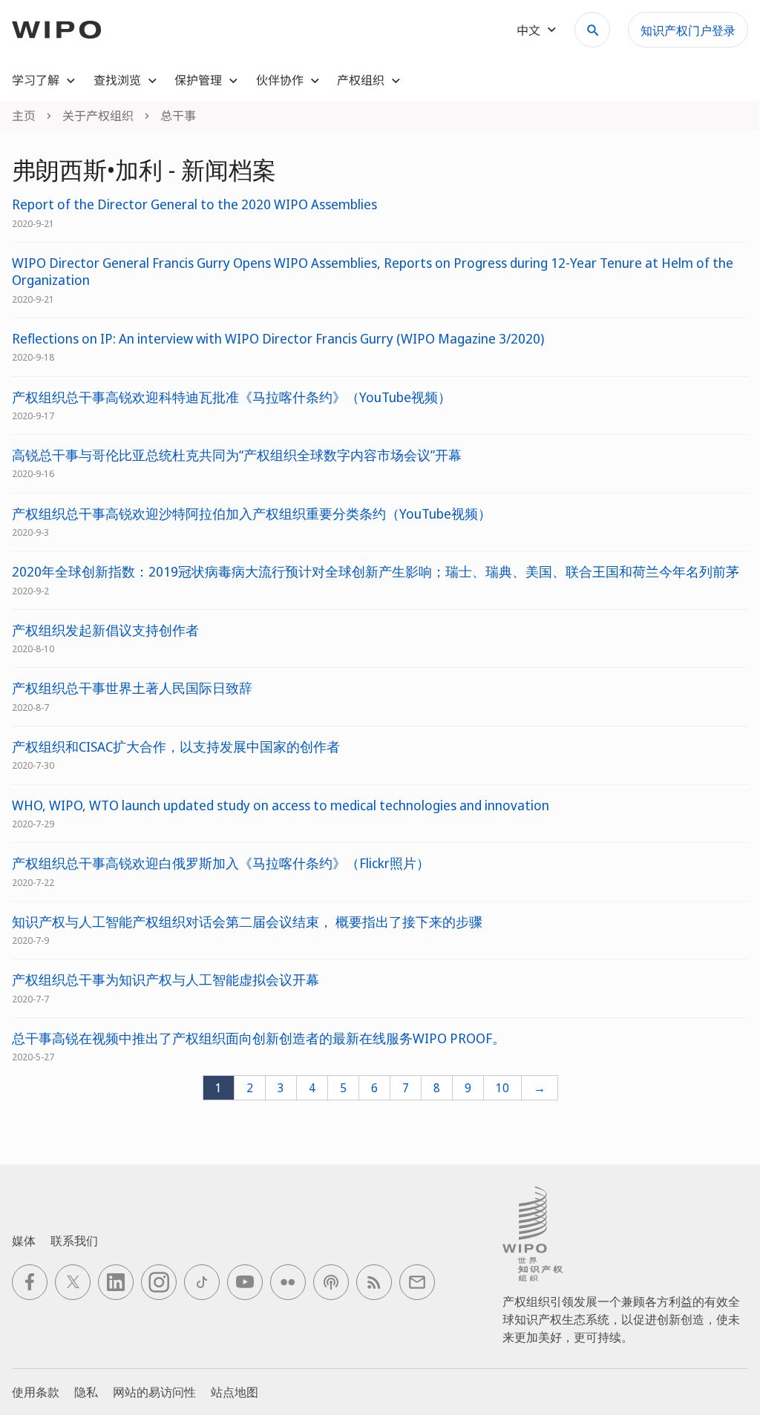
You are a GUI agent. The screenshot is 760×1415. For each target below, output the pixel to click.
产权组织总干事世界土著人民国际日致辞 (132, 688)
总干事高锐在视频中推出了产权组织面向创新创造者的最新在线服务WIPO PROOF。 (258, 1038)
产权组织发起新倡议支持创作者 (105, 630)
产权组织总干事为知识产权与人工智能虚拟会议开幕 (165, 979)
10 (502, 1088)
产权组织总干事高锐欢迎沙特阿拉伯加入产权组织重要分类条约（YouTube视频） (251, 513)
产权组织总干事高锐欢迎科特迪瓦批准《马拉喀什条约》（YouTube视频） (231, 397)
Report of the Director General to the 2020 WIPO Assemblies (194, 204)
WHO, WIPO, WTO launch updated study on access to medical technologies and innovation (280, 805)
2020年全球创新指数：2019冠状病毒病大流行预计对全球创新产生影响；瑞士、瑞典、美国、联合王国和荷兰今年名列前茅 (375, 571)
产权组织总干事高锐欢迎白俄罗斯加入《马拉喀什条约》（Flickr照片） (221, 863)
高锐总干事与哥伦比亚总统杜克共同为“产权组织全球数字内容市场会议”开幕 (237, 455)
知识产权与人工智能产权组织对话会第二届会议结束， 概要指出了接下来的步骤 (247, 921)
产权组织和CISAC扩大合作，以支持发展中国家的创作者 (176, 746)
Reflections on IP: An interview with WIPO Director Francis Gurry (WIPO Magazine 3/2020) (278, 338)
